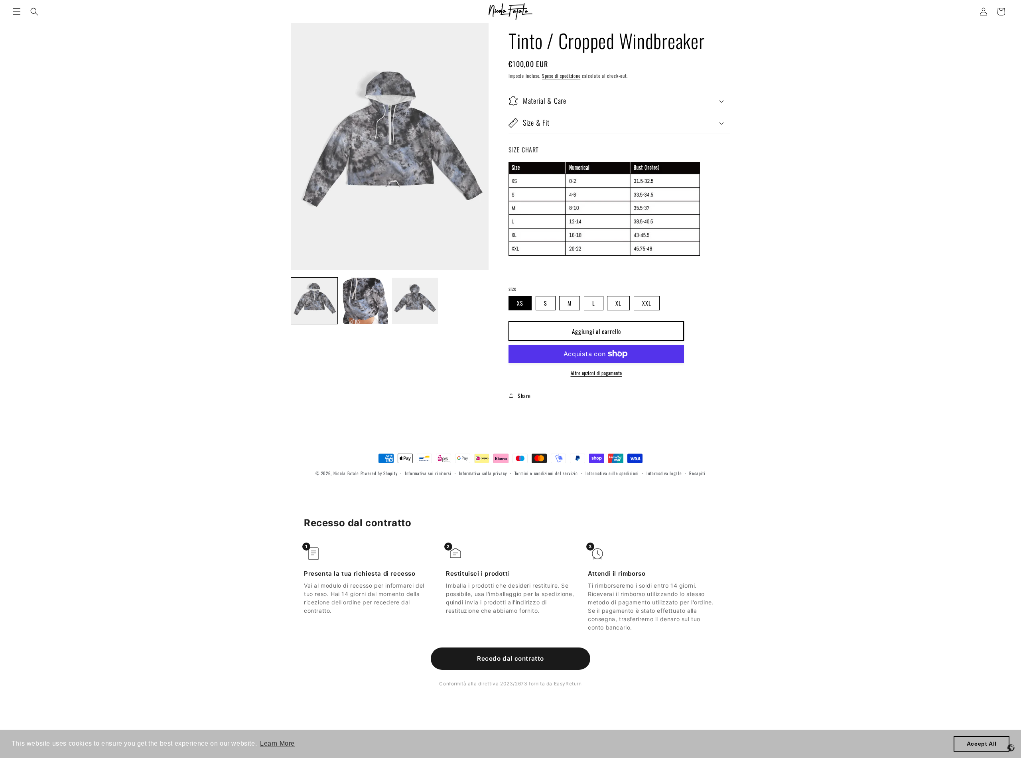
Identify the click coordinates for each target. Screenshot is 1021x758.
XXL (646, 303)
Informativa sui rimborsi (428, 473)
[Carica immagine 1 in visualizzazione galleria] (314, 301)
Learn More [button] (277, 743)
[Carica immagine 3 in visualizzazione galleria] (415, 301)
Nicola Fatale (346, 473)
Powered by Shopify (379, 473)
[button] (17, 11)
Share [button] (524, 395)
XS (520, 303)
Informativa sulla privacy (483, 473)
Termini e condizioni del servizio (546, 473)
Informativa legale (664, 473)
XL (618, 303)
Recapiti (697, 473)
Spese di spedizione (561, 75)
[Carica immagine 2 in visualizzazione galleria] (364, 301)
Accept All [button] (982, 743)
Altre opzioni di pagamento (596, 372)
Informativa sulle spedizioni (612, 473)
